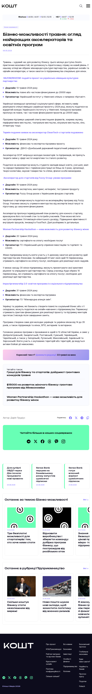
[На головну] (18, 645)
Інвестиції (67, 654)
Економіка (67, 649)
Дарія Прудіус (17, 417)
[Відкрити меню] (88, 5)
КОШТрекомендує (53, 649)
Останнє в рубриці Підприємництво (35, 568)
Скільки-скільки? (53, 676)
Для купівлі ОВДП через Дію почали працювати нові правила (15, 473)
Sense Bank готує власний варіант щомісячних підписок (76, 474)
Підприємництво (70, 666)
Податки (82, 681)
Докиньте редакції (46, 355)
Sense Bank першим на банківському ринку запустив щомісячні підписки (45, 474)
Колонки (66, 671)
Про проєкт (51, 644)
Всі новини (67, 644)
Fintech (82, 686)
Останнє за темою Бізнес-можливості (36, 500)
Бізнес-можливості (10, 27)
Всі (84, 500)
